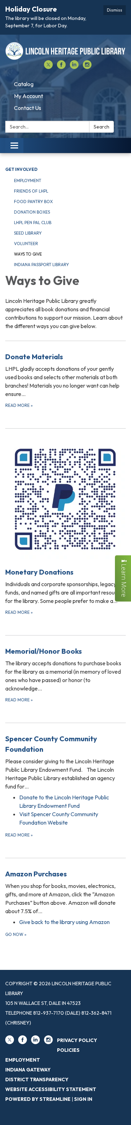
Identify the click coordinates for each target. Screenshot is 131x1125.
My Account (28, 95)
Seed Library (28, 233)
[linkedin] (74, 66)
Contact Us (27, 107)
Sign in (83, 1099)
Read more (19, 835)
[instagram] (87, 66)
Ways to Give (28, 254)
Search (101, 127)
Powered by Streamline (38, 1099)
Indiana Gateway (28, 1070)
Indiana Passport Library (41, 264)
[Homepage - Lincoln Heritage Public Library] (65, 51)
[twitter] (48, 66)
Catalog (24, 84)
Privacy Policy (77, 1040)
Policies (68, 1050)
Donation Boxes (32, 212)
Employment (27, 180)
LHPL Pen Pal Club (32, 222)
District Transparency (36, 1079)
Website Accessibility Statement (50, 1089)
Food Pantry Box (33, 201)
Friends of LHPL (31, 191)
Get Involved (21, 169)
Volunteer (26, 243)
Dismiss (114, 10)
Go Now (16, 934)
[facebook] (61, 66)
